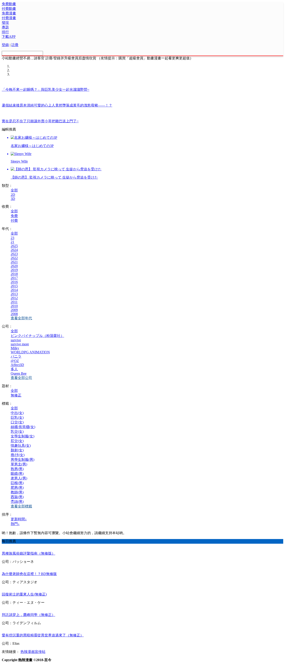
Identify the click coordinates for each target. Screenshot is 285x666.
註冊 (14, 45)
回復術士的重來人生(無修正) (24, 594)
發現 (5, 22)
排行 (5, 32)
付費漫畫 (9, 18)
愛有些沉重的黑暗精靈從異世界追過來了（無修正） (43, 635)
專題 (5, 27)
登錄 (5, 45)
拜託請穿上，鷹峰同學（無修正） (28, 615)
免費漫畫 (9, 13)
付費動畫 (9, 8)
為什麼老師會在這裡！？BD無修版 (29, 574)
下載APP (9, 36)
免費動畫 (9, 4)
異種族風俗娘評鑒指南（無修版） (28, 553)
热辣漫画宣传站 (32, 652)
